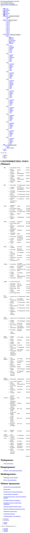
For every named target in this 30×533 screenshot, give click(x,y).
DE (4, 150)
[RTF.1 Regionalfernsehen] (9, 480)
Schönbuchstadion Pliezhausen (8, 3)
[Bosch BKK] (6, 489)
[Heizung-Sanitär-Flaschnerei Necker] (12, 506)
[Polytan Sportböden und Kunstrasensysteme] (14, 509)
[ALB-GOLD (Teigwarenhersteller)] (12, 487)
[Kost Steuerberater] (8, 463)
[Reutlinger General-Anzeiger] (10, 477)
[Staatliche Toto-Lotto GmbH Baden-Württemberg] (15, 504)
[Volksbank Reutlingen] (9, 513)
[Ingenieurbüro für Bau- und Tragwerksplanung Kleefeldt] (15, 498)
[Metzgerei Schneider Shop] (10, 511)
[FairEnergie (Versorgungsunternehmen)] (13, 491)
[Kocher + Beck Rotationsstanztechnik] (12, 470)
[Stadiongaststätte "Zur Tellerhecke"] (12, 516)
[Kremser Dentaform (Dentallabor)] (11, 500)
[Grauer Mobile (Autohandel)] (10, 494)
